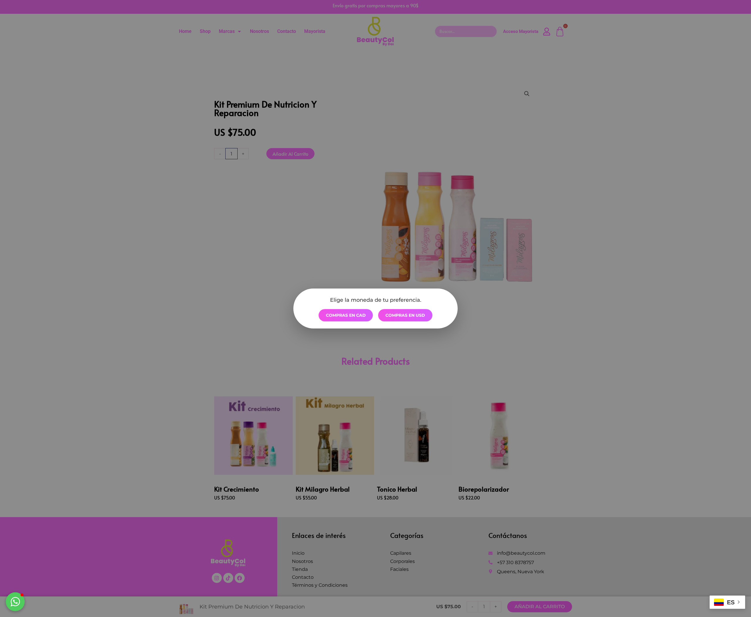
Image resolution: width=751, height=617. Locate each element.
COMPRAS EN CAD (346, 315)
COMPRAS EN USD (405, 315)
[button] (15, 601)
